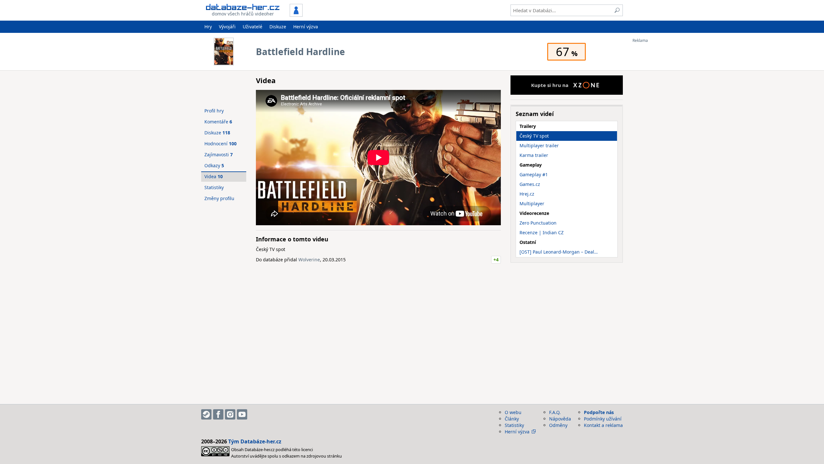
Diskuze (277, 27)
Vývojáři (227, 27)
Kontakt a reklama (603, 425)
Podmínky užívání (603, 419)
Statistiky (214, 187)
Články (512, 419)
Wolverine (309, 259)
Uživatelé (252, 27)
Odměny (558, 425)
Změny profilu (219, 198)
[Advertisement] (658, 139)
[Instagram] (230, 414)
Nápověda (560, 419)
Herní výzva (305, 27)
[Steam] (206, 414)
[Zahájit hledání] (617, 10)
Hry (208, 27)
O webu (513, 412)
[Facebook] (218, 414)
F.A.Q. (555, 412)
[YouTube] (242, 414)
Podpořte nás (599, 412)
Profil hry (214, 111)
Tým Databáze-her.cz (254, 441)
